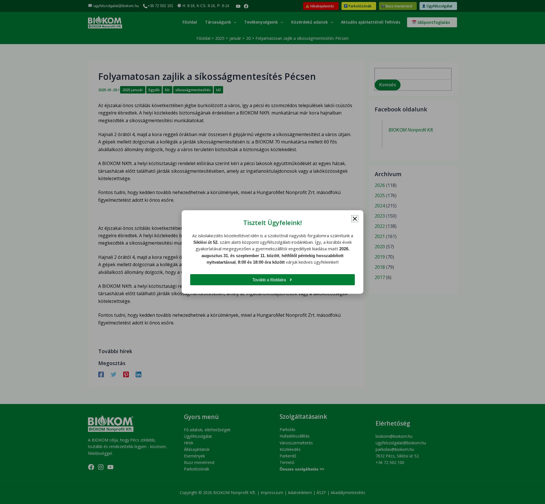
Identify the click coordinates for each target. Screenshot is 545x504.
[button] (355, 219)
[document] (272, 252)
